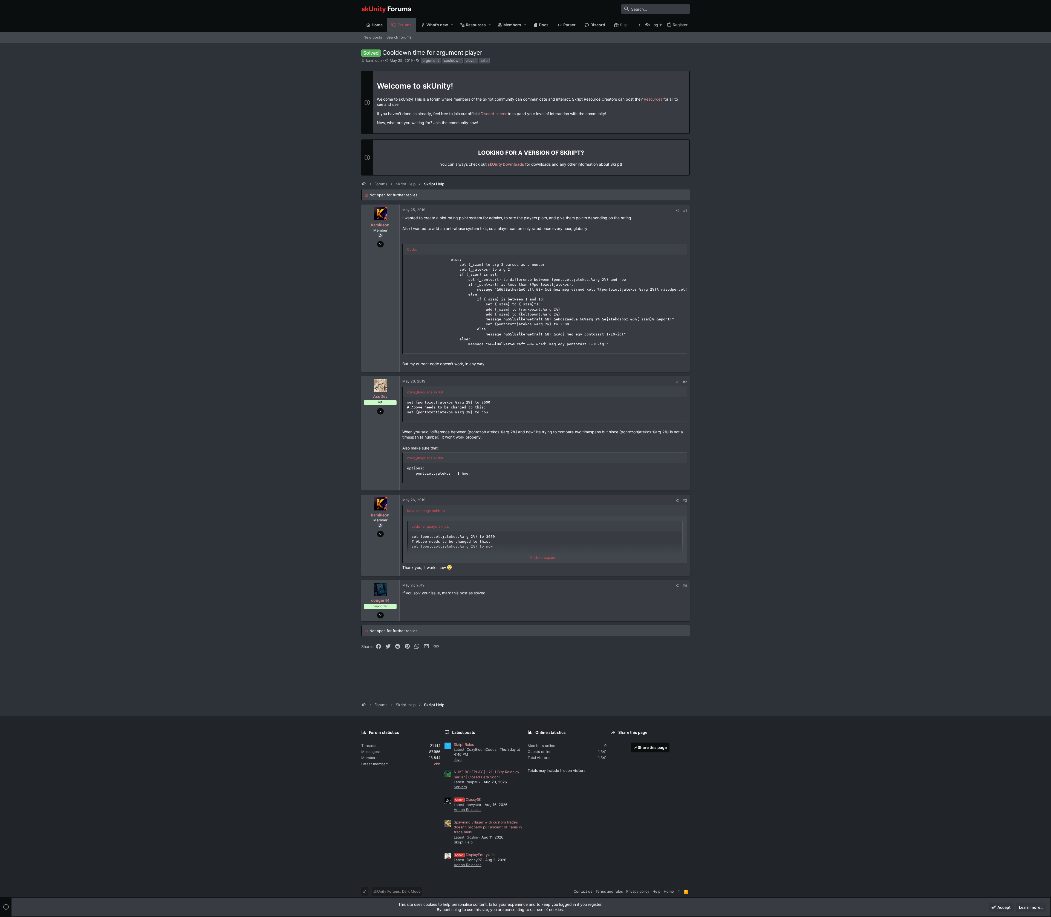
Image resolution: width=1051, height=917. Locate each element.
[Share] (677, 210)
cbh (437, 764)
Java (457, 759)
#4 (685, 585)
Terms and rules (609, 891)
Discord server (494, 113)
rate (484, 60)
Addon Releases (467, 809)
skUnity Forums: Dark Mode (397, 891)
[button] (452, 25)
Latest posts (463, 732)
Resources (653, 99)
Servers (460, 787)
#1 (685, 210)
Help (656, 891)
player (471, 60)
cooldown (452, 60)
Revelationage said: (423, 511)
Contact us (583, 891)
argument (431, 60)
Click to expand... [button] (545, 557)
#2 (685, 382)
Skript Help (463, 842)
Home (669, 891)
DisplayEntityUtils (475, 854)
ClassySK (468, 799)
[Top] (678, 891)
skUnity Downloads (506, 164)
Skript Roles (464, 744)
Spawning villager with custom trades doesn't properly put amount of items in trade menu (488, 827)
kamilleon (374, 60)
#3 (685, 500)
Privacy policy (637, 891)
